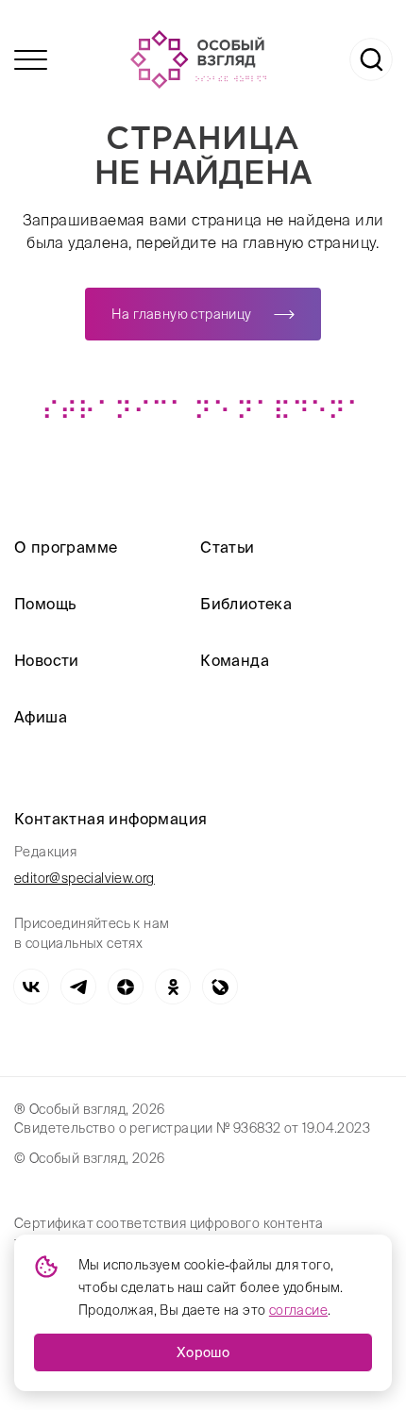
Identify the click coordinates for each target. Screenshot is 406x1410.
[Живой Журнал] (220, 986)
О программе (65, 547)
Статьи (227, 547)
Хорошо (203, 1352)
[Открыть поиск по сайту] (371, 59)
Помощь (45, 603)
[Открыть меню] (30, 60)
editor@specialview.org (84, 878)
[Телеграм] (78, 986)
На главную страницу (181, 314)
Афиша (40, 716)
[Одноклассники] (172, 986)
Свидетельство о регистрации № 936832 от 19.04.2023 (192, 1128)
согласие (298, 1310)
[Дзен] (125, 986)
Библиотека (246, 603)
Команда (234, 660)
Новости (46, 660)
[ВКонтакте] (31, 986)
